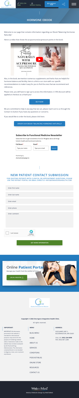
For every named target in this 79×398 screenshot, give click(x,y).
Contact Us (35, 372)
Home (32, 338)
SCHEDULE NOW (52, 4)
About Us (34, 343)
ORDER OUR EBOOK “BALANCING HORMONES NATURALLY (39, 124)
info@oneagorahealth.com (59, 180)
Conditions (35, 353)
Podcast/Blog (36, 357)
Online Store (35, 362)
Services (33, 348)
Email (35, 144)
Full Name (19, 144)
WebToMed (49, 393)
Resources (34, 367)
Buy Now (39, 102)
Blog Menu (34, 333)
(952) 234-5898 (67, 338)
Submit (54, 148)
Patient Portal (21, 180)
